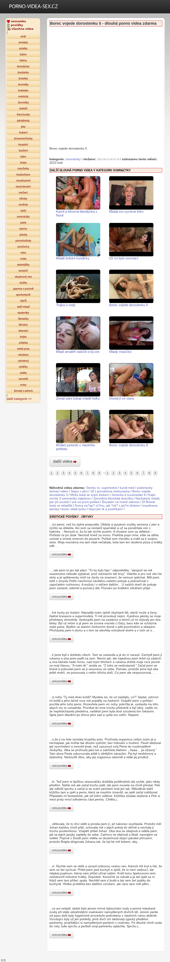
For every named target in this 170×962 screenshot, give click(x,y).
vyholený (23, 360)
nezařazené (23, 180)
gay (23, 126)
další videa (63, 461)
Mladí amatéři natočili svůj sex (78, 352)
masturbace (23, 174)
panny (23, 228)
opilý (23, 210)
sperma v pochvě (23, 288)
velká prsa (23, 348)
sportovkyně (23, 294)
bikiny (23, 60)
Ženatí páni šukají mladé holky (78, 398)
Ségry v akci (79, 491)
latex (23, 156)
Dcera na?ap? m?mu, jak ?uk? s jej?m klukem (107, 505)
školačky (23, 318)
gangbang (23, 120)
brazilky (23, 78)
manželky (23, 168)
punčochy (23, 246)
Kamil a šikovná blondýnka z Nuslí (76, 213)
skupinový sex (23, 276)
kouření (23, 150)
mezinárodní (23, 186)
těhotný (23, 324)
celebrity (23, 96)
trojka (23, 336)
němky (23, 198)
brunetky (23, 84)
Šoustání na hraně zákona (120, 502)
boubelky (23, 72)
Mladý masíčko (120, 352)
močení (23, 192)
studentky (23, 312)
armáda (23, 42)
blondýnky (23, 66)
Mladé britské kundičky (72, 258)
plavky (23, 234)
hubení (23, 132)
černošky (23, 102)
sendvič (23, 270)
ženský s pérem (23, 390)
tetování (23, 330)
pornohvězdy (23, 240)
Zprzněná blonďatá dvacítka (113, 498)
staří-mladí (23, 306)
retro (23, 252)
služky (23, 282)
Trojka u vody (65, 305)
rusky (23, 258)
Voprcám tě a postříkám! (106, 509)
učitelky (23, 342)
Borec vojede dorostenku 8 (128, 445)
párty (23, 222)
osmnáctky (23, 216)
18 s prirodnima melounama (110, 491)
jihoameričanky (23, 138)
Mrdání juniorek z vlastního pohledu (75, 447)
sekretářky (23, 264)
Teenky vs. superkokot (101, 487)
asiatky (23, 48)
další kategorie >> (19, 398)
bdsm (23, 54)
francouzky (23, 114)
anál (23, 36)
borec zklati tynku (74, 509)
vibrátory (23, 354)
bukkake (23, 90)
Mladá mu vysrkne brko (126, 211)
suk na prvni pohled (85, 502)
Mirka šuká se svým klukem (89, 495)
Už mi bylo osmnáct (123, 258)
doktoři (23, 108)
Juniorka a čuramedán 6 (129, 495)
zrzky (23, 384)
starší (23, 300)
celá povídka (60, 554)
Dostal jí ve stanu (121, 398)
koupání (23, 144)
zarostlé (23, 378)
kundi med (127, 487)
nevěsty (23, 204)
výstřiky (23, 366)
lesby (23, 162)
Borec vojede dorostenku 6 (128, 305)
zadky (23, 372)
